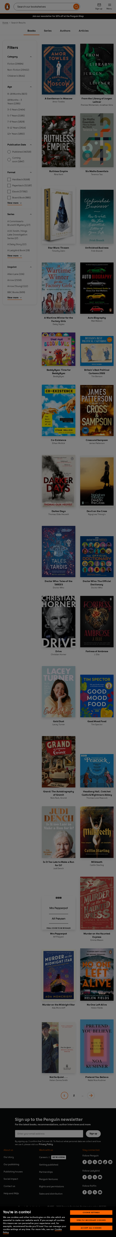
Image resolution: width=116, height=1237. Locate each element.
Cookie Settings (91, 1212)
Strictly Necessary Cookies (91, 1220)
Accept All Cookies (91, 1228)
